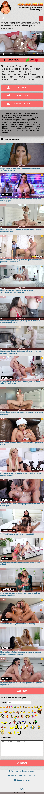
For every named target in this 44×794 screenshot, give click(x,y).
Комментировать (22, 103)
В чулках (22, 77)
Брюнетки (6, 74)
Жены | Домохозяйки (21, 69)
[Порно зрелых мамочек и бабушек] (30, 5)
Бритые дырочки (25, 72)
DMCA (22, 789)
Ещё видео (22, 691)
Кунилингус (15, 80)
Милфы (28, 66)
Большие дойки (20, 74)
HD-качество (28, 80)
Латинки (12, 77)
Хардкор (6, 69)
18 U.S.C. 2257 (22, 784)
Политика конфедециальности (23, 771)
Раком (5, 80)
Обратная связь (23, 780)
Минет (37, 69)
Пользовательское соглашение (23, 776)
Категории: (9, 66)
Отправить (22, 763)
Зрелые (19, 66)
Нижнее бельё (35, 77)
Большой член (8, 72)
